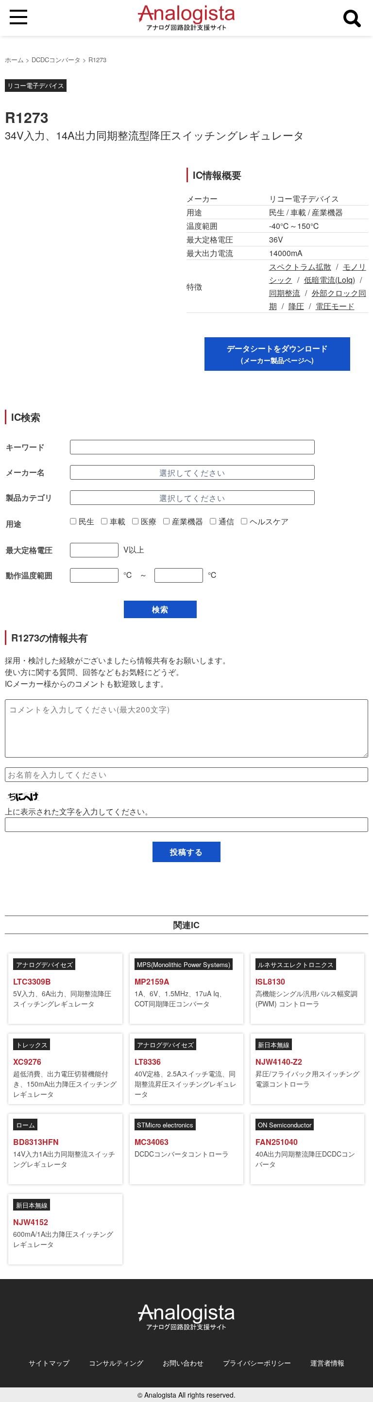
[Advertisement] (87, 236)
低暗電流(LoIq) (329, 279)
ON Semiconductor (284, 1124)
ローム (25, 1124)
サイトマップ (49, 1362)
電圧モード (335, 306)
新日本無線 (273, 1044)
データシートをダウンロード (277, 354)
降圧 (296, 306)
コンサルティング (116, 1362)
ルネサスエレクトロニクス (296, 964)
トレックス (32, 1044)
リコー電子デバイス (35, 85)
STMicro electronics (165, 1124)
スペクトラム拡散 (300, 266)
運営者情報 (327, 1362)
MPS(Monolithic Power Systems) (183, 964)
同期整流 (284, 292)
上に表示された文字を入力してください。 (79, 811)
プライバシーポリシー (257, 1362)
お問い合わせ (183, 1362)
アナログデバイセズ (44, 964)
